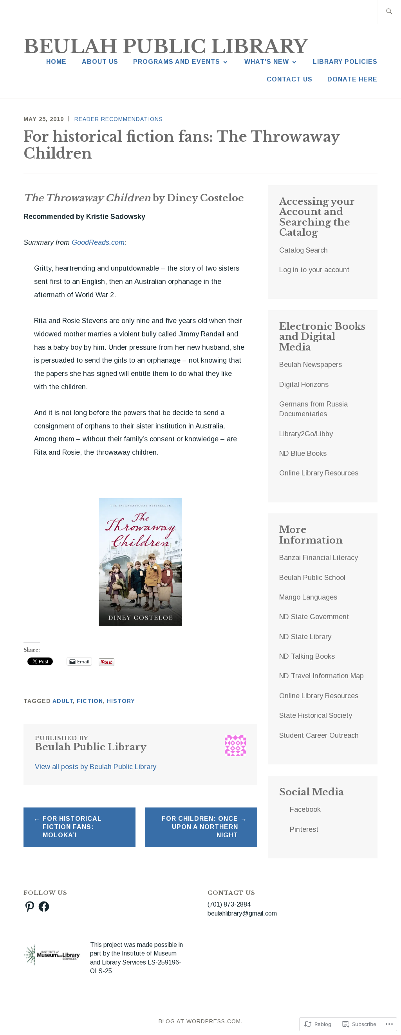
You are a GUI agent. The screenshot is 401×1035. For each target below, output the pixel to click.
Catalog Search (303, 250)
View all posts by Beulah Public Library (95, 767)
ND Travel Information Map (321, 676)
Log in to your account (314, 270)
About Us (100, 61)
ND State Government (314, 617)
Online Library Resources (318, 473)
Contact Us (289, 79)
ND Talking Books (307, 656)
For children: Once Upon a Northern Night (200, 826)
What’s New (266, 61)
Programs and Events (176, 61)
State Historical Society (315, 715)
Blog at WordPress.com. (201, 1021)
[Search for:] (389, 12)
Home (56, 61)
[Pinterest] (29, 906)
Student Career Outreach (319, 735)
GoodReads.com (98, 242)
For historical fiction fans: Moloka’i (72, 826)
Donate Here (352, 79)
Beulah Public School (312, 578)
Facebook (305, 809)
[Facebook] (44, 906)
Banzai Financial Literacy (318, 558)
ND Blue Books (303, 453)
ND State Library (305, 637)
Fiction (90, 701)
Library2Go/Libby (306, 434)
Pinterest (304, 829)
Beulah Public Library (165, 46)
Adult (62, 701)
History (121, 701)
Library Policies (345, 61)
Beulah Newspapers (310, 364)
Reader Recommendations (118, 119)
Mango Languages (308, 597)
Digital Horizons (304, 384)
